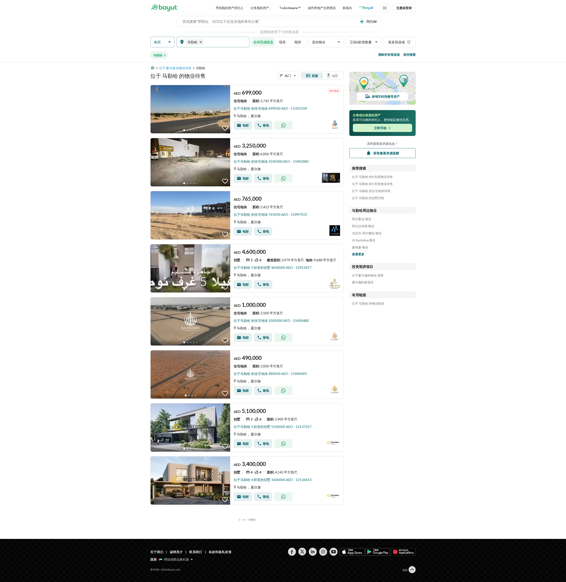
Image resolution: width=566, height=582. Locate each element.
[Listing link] (247, 109)
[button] (162, 42)
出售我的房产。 (261, 8)
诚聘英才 (176, 552)
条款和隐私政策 (220, 552)
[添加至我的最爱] (225, 128)
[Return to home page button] (164, 7)
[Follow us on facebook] (292, 552)
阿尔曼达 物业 (361, 219)
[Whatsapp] (283, 125)
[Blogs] (366, 8)
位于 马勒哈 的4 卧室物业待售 (372, 177)
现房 (282, 42)
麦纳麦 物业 (360, 247)
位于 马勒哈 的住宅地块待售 (371, 191)
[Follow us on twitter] (302, 552)
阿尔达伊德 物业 (363, 226)
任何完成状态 (263, 42)
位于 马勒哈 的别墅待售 (368, 198)
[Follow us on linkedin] (313, 552)
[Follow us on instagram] (323, 552)
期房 (297, 42)
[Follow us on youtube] (333, 552)
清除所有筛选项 (389, 54)
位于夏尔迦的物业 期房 (368, 275)
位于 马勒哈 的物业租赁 (368, 303)
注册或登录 (404, 8)
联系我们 (195, 552)
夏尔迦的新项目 (363, 282)
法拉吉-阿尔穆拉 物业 (367, 233)
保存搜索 (409, 54)
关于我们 (156, 552)
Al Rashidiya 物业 (363, 240)
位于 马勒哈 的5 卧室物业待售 (372, 184)
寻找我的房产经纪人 (229, 8)
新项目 (347, 8)
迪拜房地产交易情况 (322, 8)
